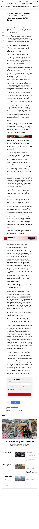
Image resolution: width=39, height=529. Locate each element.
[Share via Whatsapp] (3, 35)
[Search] (38, 7)
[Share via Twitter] (3, 32)
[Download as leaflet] (3, 43)
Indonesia (8, 408)
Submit (19, 394)
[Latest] (3, 7)
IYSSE (21, 8)
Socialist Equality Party (15, 8)
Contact (33, 1)
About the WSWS (26, 8)
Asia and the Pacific (15, 408)
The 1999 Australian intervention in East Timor (14, 410)
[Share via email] (3, 40)
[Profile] (37, 1)
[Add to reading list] (3, 46)
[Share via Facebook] (3, 30)
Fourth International (5, 8)
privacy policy (19, 389)
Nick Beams (8, 23)
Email (9, 381)
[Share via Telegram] (3, 38)
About (35, 1)
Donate (35, 8)
